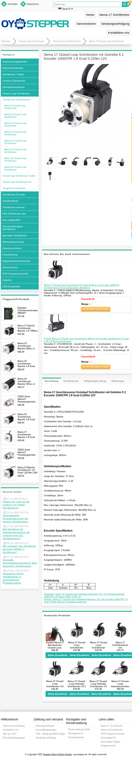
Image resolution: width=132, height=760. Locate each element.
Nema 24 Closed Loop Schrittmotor (15, 150)
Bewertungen (118, 381)
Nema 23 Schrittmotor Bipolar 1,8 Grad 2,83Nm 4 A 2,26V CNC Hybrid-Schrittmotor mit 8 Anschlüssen (27, 417)
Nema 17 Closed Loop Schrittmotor (106, 41)
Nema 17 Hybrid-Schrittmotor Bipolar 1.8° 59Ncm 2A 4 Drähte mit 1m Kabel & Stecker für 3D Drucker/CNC (28, 328)
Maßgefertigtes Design (95, 381)
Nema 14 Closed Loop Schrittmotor (15, 124)
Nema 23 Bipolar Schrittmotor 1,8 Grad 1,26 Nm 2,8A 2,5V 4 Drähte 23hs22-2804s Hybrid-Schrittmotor (27, 470)
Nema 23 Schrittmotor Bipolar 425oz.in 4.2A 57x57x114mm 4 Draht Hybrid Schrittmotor (28, 381)
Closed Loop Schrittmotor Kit (17, 182)
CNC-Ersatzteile (11, 286)
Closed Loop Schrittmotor (31, 41)
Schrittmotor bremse (13, 207)
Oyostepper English (110, 741)
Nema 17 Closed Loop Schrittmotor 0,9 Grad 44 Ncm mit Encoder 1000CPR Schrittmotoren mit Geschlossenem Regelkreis (81, 286)
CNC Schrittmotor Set (14, 213)
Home (90, 15)
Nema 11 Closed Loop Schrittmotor (15, 115)
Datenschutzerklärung (14, 726)
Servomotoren (86, 23)
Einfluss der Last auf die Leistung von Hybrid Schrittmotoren (16, 504)
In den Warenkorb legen (95, 309)
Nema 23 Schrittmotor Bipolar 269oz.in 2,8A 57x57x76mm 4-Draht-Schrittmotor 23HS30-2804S (27, 346)
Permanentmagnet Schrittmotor (12, 227)
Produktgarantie (76, 737)
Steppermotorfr (108, 745)
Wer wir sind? (9, 733)
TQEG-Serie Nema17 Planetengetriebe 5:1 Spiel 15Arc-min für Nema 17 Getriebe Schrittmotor (26, 399)
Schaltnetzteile (10, 201)
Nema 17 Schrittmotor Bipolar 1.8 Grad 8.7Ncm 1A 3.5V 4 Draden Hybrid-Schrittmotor (27, 434)
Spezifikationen (71, 381)
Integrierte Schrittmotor (14, 188)
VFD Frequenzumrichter (15, 273)
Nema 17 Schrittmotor (114, 15)
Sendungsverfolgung (115, 23)
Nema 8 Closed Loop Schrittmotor (14, 106)
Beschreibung (51, 381)
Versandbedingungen (46, 729)
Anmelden (13, 4)
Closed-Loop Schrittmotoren (67, 41)
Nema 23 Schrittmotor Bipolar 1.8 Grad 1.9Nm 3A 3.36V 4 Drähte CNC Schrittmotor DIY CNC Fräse (27, 364)
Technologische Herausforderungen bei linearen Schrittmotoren (15, 518)
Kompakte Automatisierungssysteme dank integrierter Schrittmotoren (20, 562)
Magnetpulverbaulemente (16, 261)
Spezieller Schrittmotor (14, 235)
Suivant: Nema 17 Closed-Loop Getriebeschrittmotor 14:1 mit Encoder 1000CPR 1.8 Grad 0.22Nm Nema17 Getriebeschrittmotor (85, 600)
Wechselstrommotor (13, 241)
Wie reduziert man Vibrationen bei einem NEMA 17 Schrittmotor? (19, 549)
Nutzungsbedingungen (14, 737)
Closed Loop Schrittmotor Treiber (19, 176)
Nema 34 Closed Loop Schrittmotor (15, 159)
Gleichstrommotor (12, 248)
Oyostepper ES (108, 737)
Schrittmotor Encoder (13, 194)
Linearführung (10, 254)
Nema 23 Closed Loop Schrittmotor (15, 142)
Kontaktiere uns (118, 32)
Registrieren (33, 4)
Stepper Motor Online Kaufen (57, 754)
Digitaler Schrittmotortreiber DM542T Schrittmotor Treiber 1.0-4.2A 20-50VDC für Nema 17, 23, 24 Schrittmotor (28, 310)
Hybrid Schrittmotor (12, 68)
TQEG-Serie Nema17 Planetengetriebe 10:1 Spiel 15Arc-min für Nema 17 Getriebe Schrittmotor (26, 452)
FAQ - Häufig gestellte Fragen (50, 733)
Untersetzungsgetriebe (14, 61)
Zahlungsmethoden (45, 726)
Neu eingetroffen (11, 220)
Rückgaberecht (75, 733)
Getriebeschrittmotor (13, 87)
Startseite (5, 41)
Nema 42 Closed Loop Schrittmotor (15, 168)
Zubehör (7, 280)
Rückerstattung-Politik (79, 729)
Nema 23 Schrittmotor (112, 729)
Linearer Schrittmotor (13, 80)
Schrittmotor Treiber (13, 74)
